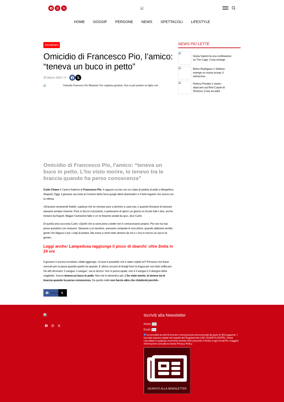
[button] (72, 78)
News (146, 22)
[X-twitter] (64, 8)
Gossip (100, 22)
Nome (147, 324)
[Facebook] (51, 8)
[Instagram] (57, 8)
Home (79, 22)
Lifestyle (200, 22)
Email (147, 329)
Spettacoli (172, 22)
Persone (124, 22)
